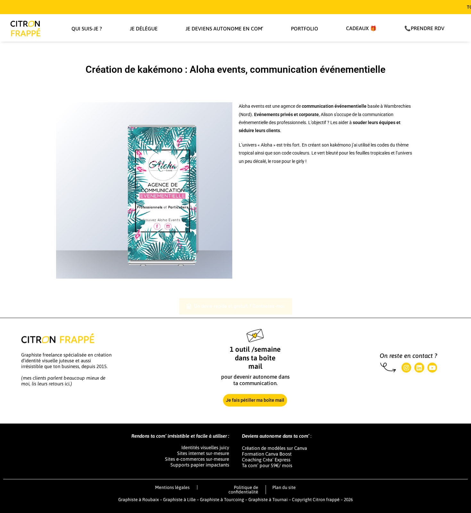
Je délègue (144, 28)
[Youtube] (432, 367)
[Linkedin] (419, 367)
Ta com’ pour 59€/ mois (267, 465)
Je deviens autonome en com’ (224, 28)
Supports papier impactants (199, 464)
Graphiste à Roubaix (138, 499)
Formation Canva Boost (267, 454)
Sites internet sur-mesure (203, 453)
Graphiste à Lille (179, 499)
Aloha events (251, 106)
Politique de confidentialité (243, 489)
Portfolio (304, 28)
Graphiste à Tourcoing (222, 499)
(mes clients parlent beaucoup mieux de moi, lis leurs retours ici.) (63, 380)
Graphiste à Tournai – (270, 499)
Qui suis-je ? (86, 28)
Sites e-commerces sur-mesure (197, 459)
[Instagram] (406, 367)
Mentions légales (172, 487)
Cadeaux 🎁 (361, 28)
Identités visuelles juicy (205, 447)
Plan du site (284, 487)
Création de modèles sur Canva (274, 448)
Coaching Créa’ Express (266, 459)
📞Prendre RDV (424, 28)
